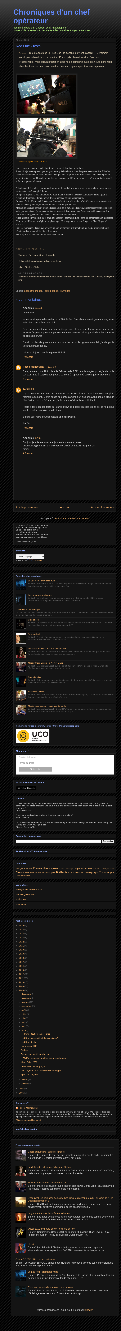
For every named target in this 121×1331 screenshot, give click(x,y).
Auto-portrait (34, 634)
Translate (37, 560)
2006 (21, 1093)
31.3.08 (52, 366)
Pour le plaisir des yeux (45, 873)
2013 (21, 970)
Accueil (64, 507)
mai (24, 1022)
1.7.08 (38, 438)
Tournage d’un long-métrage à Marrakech (38, 255)
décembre (27, 994)
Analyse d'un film (24, 868)
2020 (21, 950)
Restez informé (27, 757)
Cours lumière (34, 677)
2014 (21, 966)
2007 (21, 1088)
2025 (21, 929)
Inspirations (80, 868)
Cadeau (24, 1050)
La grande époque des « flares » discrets (49, 1213)
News (20, 872)
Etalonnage (69, 869)
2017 (21, 962)
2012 (21, 974)
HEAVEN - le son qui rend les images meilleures (43, 1058)
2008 (21, 990)
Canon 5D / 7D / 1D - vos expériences (35, 1259)
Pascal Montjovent (33, 366)
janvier (25, 1083)
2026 (21, 925)
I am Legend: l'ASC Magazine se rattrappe (41, 1070)
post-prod (29, 872)
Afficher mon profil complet (28, 1120)
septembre (27, 1006)
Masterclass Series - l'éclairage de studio (47, 706)
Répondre (28, 357)
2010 (21, 982)
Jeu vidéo (101, 869)
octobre (25, 1002)
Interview (92, 868)
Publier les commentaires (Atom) (72, 518)
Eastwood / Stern (36, 691)
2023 (21, 937)
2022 (21, 942)
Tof (24, 389)
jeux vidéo (110, 869)
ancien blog (21, 899)
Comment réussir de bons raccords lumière (50, 1287)
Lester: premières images (40, 595)
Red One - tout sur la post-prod (35, 1034)
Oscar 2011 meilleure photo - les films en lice (51, 1228)
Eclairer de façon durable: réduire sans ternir (39, 261)
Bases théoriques (33, 291)
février (25, 1079)
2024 (21, 933)
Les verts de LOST (30, 1046)
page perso (21, 904)
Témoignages (51, 291)
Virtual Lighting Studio (26, 894)
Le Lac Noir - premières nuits (41, 581)
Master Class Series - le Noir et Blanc (45, 663)
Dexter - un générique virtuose (35, 1054)
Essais (61, 869)
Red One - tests (28, 46)
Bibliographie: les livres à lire (29, 889)
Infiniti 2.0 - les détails (28, 267)
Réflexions (78, 872)
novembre (27, 998)
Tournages (64, 291)
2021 (21, 946)
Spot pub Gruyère (29, 1074)
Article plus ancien (102, 507)
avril (24, 1026)
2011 (21, 978)
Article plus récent (27, 507)
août (24, 1010)
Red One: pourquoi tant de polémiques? (39, 1038)
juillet (24, 1014)
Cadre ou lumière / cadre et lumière (46, 1152)
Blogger (88, 1310)
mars (24, 1030)
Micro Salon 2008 (29, 1062)
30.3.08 (38, 308)
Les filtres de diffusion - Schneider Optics (47, 648)
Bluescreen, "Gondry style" (33, 1066)
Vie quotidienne (23, 875)
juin (23, 1018)
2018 (21, 958)
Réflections (64, 872)
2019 (21, 954)
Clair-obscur (33, 620)
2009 (21, 986)
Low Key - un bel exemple (28, 609)
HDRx (31, 1244)
